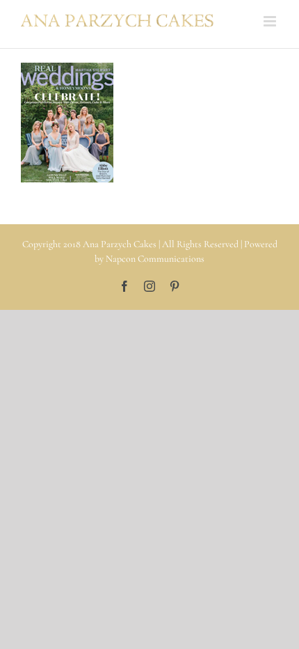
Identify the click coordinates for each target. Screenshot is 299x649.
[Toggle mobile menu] (271, 21)
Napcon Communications (155, 259)
